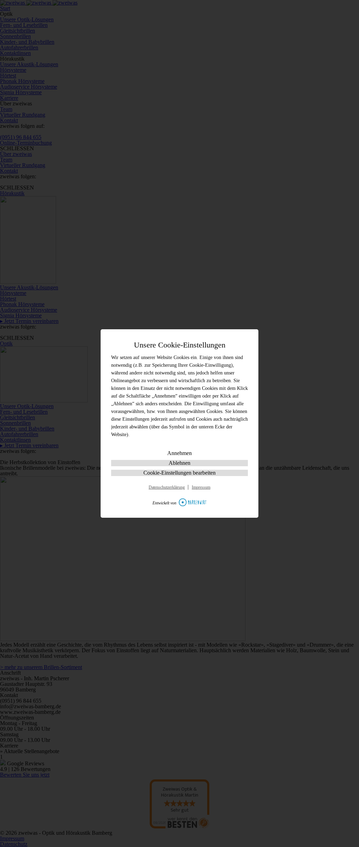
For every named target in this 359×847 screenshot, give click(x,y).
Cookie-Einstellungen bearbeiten (179, 473)
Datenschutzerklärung (167, 487)
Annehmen (179, 453)
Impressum (201, 487)
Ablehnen (179, 463)
